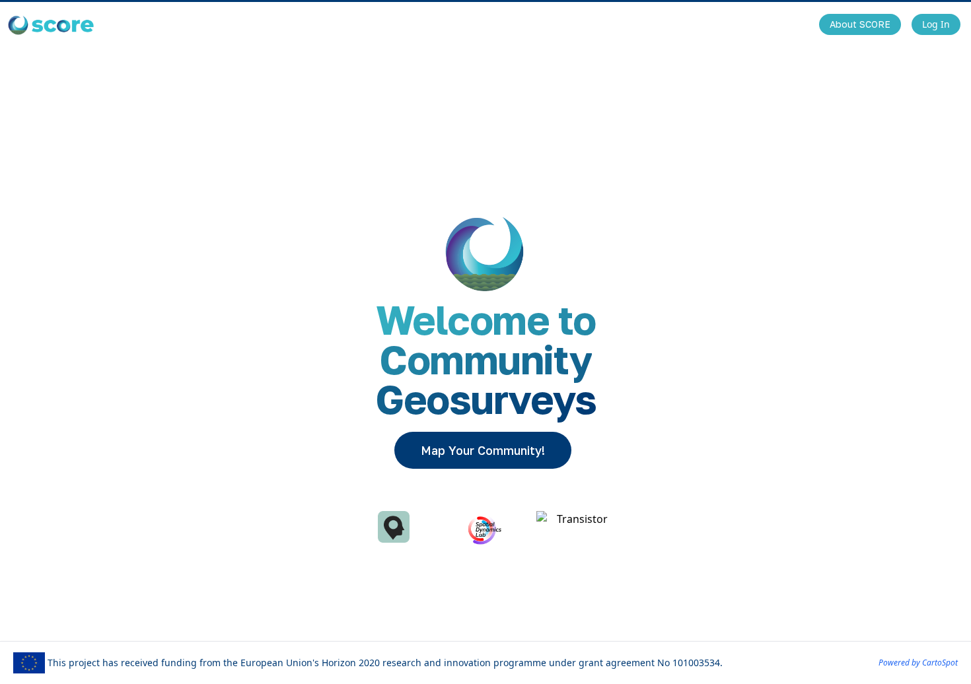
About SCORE (860, 24)
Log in (936, 24)
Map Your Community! (483, 450)
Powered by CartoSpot (918, 662)
